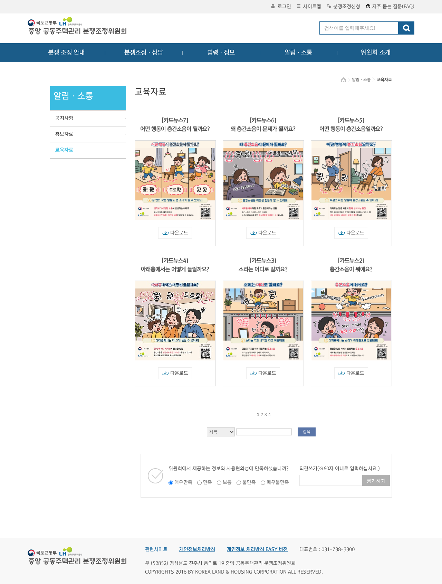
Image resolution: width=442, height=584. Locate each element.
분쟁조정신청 (346, 6)
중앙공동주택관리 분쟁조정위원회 (78, 26)
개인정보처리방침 (197, 549)
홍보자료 (64, 134)
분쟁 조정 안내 (66, 52)
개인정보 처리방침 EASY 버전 (257, 549)
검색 (306, 432)
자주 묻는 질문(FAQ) (393, 6)
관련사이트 (156, 549)
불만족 (249, 482)
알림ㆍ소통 (298, 52)
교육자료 (64, 150)
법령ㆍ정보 (221, 52)
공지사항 (64, 118)
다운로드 (179, 233)
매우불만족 (278, 482)
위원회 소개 (376, 52)
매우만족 (183, 482)
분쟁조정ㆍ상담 (143, 52)
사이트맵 (312, 6)
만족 (207, 482)
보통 (227, 482)
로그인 (284, 6)
